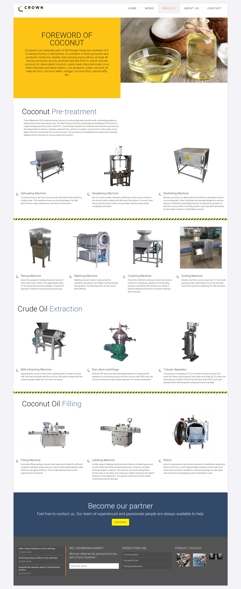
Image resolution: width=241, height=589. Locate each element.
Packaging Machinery (133, 566)
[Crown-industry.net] (30, 8)
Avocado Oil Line (131, 560)
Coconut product (131, 554)
